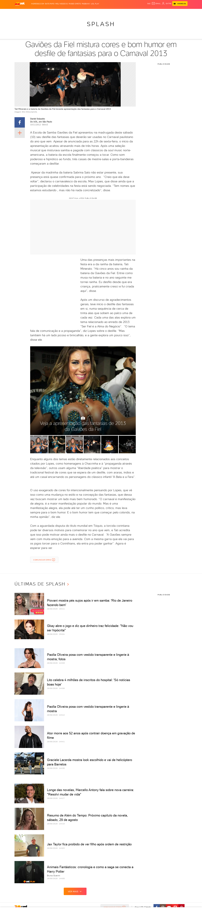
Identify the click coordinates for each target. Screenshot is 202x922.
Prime (163, 12)
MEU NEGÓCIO (61, 4)
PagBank (86, 4)
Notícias (48, 12)
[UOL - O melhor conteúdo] (19, 4)
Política (58, 12)
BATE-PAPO (49, 4)
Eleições (38, 12)
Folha (86, 12)
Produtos (20, 12)
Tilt (129, 12)
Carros (67, 12)
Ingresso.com (37, 4)
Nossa (152, 12)
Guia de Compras (182, 12)
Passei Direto (75, 4)
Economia (77, 12)
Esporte (94, 12)
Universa (112, 12)
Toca (170, 12)
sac (149, 4)
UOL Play (95, 4)
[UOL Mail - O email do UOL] (156, 3)
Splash (103, 12)
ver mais (73, 891)
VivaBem (122, 12)
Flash (29, 12)
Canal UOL (143, 12)
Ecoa (134, 12)
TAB (158, 12)
